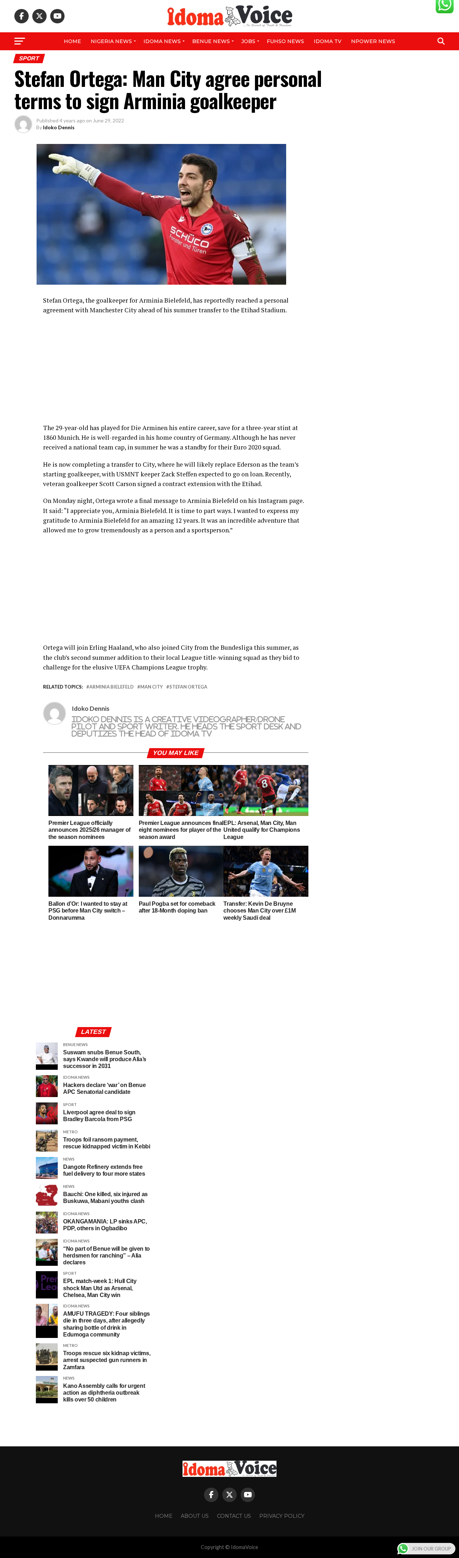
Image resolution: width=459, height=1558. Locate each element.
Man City (151, 687)
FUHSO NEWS (285, 41)
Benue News (211, 41)
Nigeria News (111, 41)
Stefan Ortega (188, 687)
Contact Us (234, 1516)
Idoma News (162, 41)
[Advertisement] (175, 372)
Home (72, 41)
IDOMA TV (327, 41)
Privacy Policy (281, 1516)
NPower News (373, 41)
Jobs (248, 41)
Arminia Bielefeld (111, 687)
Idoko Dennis (59, 127)
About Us (195, 1516)
